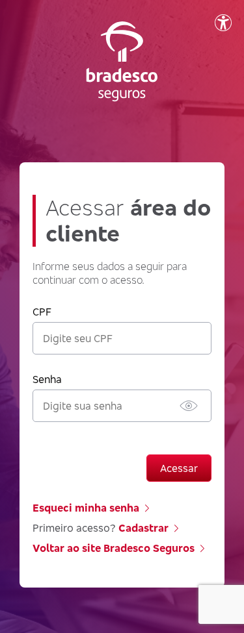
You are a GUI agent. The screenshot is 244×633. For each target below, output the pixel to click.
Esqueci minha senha (86, 507)
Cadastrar (143, 527)
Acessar (179, 468)
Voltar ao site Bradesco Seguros (114, 547)
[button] (188, 406)
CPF (42, 311)
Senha (47, 379)
